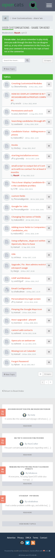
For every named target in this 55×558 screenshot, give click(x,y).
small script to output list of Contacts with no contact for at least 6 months (28, 169)
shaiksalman (19, 291)
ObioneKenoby (20, 86)
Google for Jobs (19, 206)
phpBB (16, 551)
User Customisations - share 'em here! (26, 27)
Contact (43, 537)
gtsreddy (20, 158)
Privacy (20, 537)
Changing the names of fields (26, 216)
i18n (13, 254)
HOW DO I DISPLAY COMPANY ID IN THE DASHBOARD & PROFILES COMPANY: (28, 97)
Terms (35, 537)
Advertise (11, 537)
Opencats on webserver (23, 340)
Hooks (14, 144)
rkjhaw (17, 364)
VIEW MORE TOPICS (27, 524)
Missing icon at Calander (23, 350)
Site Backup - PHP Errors (29, 496)
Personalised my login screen (26, 298)
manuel (16, 247)
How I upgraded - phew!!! (23, 319)
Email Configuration (21, 288)
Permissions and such (22, 110)
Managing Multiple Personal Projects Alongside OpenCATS (29, 468)
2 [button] (46, 382)
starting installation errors (24, 155)
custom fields (18, 195)
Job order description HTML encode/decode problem (29, 409)
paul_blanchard (20, 113)
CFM (15, 189)
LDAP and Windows (20, 278)
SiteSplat (25, 551)
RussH (17, 32)
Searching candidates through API (28, 121)
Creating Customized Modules (26, 83)
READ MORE (27, 426)
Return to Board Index (14, 391)
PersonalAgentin (21, 199)
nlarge (16, 271)
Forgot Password (19, 361)
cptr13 (24, 32)
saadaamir (18, 124)
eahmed (17, 333)
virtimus (17, 257)
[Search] (27, 60)
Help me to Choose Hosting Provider (29, 438)
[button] (50, 382)
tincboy (17, 148)
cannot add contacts (22, 330)
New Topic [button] (10, 69)
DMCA (28, 537)
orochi (18, 103)
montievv (18, 322)
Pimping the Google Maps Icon (26, 309)
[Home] (5, 18)
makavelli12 (18, 137)
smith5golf (18, 281)
